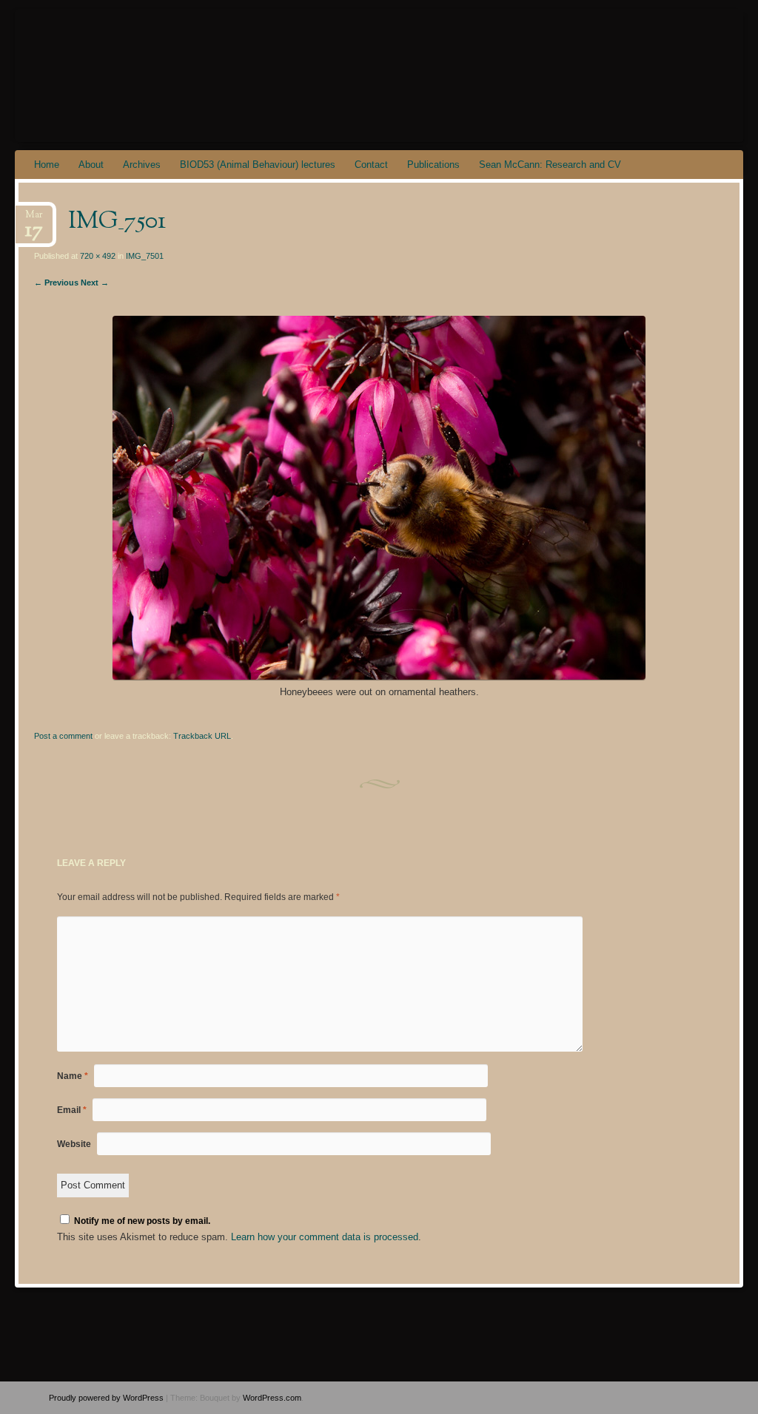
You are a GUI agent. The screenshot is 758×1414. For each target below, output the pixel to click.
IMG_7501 (145, 255)
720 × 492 (97, 255)
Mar (34, 219)
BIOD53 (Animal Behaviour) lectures (257, 164)
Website (74, 1144)
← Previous (56, 282)
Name (72, 1076)
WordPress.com (272, 1397)
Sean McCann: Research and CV (550, 164)
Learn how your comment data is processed (324, 1236)
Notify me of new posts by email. (142, 1221)
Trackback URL (202, 735)
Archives (142, 164)
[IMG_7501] (379, 676)
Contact (371, 164)
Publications (433, 164)
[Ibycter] (318, 75)
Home (46, 164)
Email (72, 1110)
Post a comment (63, 735)
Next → (95, 282)
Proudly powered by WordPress (106, 1397)
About (91, 164)
